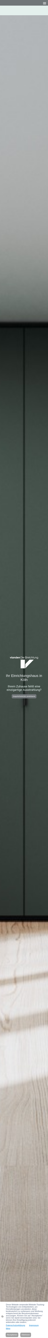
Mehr (8, 1329)
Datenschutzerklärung (15, 1325)
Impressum (34, 1325)
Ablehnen (25, 1335)
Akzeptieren (12, 1335)
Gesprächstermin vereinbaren (24, 696)
